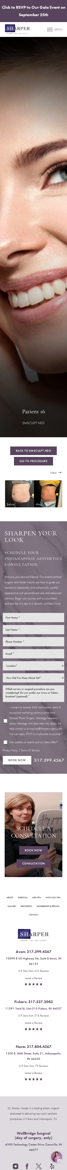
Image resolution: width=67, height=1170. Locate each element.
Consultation (33, 863)
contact (33, 914)
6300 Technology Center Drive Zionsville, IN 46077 (33, 1147)
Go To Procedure (33, 461)
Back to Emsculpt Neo (33, 451)
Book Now (17, 760)
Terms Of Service (30, 750)
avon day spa (53, 897)
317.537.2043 (40, 1001)
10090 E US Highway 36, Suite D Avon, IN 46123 (33, 961)
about (10, 897)
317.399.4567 (49, 760)
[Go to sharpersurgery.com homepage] (19, 29)
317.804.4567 (39, 1046)
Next (53, 472)
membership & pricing (48, 906)
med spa (36, 897)
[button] (50, 29)
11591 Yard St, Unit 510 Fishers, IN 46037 (33, 1008)
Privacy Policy (10, 750)
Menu (58, 29)
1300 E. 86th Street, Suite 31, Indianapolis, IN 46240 (33, 1056)
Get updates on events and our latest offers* (33, 742)
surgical (23, 897)
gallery (12, 906)
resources (26, 906)
